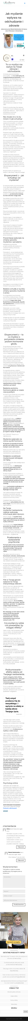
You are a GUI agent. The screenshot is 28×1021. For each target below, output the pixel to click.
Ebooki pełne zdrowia (14, 992)
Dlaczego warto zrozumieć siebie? (13, 968)
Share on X (19, 714)
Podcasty (11, 31)
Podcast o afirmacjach (10, 808)
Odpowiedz (21, 847)
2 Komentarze (19, 31)
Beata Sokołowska (16, 29)
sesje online (14, 996)
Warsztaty (14, 1004)
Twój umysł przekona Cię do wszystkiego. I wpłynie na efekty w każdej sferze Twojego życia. (14, 705)
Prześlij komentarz (19, 904)
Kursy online (14, 1000)
